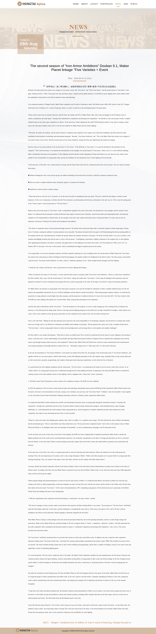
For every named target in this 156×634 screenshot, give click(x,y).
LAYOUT (94, 4)
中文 (132, 4)
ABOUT (84, 4)
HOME (76, 4)
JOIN (126, 4)
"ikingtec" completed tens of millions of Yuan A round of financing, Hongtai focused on (91, 622)
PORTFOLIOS (106, 4)
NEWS (118, 4)
